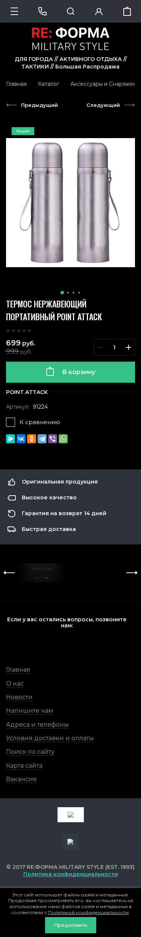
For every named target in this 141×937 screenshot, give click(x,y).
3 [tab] (73, 293)
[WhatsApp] (63, 438)
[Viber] (52, 438)
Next (132, 572)
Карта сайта (24, 765)
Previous (9, 572)
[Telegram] (42, 438)
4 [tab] (79, 293)
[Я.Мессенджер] (10, 438)
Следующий (103, 105)
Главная (18, 669)
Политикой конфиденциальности (88, 912)
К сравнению (40, 422)
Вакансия (21, 779)
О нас (15, 683)
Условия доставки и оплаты (50, 738)
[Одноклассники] (31, 438)
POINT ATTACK (27, 392)
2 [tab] (68, 293)
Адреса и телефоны (37, 724)
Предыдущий (39, 105)
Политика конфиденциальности (70, 874)
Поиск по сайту (30, 751)
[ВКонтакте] (21, 438)
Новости (19, 697)
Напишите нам (29, 710)
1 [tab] (62, 293)
